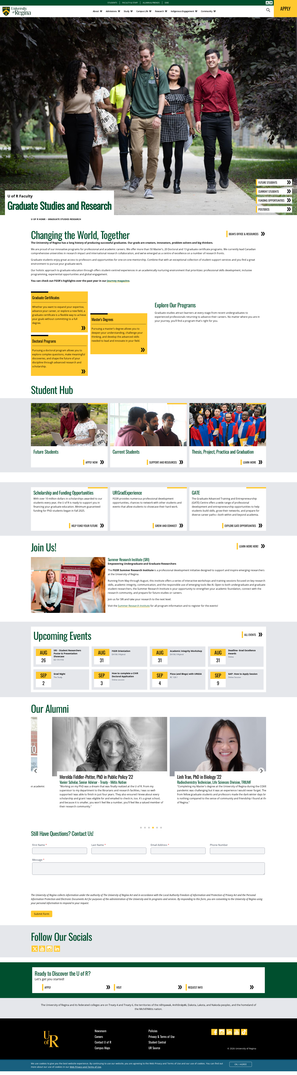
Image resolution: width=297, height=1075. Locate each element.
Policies (152, 1030)
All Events (250, 635)
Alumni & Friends (151, 2)
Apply (48, 987)
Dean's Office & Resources (243, 234)
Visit (118, 987)
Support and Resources (163, 462)
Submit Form (41, 914)
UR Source (154, 1047)
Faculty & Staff (130, 2)
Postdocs (263, 209)
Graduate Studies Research (64, 219)
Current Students (268, 191)
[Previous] (35, 770)
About (96, 11)
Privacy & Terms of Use (161, 1036)
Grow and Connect (166, 526)
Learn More (249, 462)
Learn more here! (248, 546)
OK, (241, 1064)
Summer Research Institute (134, 605)
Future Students (267, 182)
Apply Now (92, 462)
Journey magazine (118, 280)
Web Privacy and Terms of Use (85, 1066)
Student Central (157, 1042)
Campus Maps (102, 1047)
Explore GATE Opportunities (240, 526)
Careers (99, 1036)
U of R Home (38, 219)
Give (167, 2)
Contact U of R (103, 1042)
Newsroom (100, 1030)
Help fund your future (84, 526)
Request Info (195, 987)
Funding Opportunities (271, 200)
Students (112, 2)
